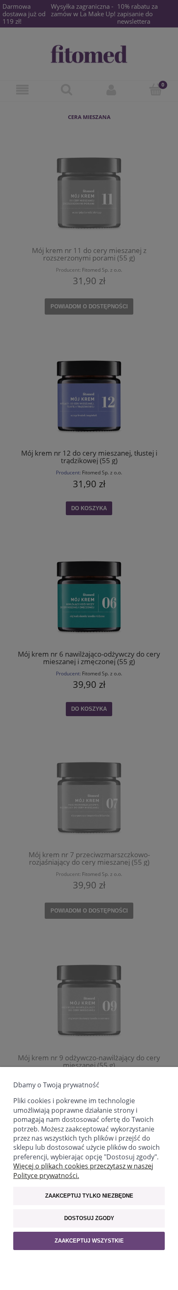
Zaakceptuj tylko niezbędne (89, 1196)
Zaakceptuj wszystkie (89, 1241)
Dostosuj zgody (89, 1218)
